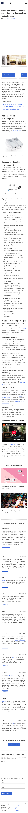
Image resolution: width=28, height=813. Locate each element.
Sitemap (17, 810)
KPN (24, 328)
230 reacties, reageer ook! (9, 18)
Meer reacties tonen (14, 744)
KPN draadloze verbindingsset (11, 109)
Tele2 (21, 382)
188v (3, 561)
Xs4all (24, 382)
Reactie (3, 761)
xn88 (13, 657)
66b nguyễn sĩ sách (20, 640)
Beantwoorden (5, 549)
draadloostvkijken (8, 3)
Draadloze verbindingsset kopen (11, 108)
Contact (17, 805)
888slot (4, 580)
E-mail (2, 787)
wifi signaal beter (16, 130)
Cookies (17, 809)
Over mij (17, 807)
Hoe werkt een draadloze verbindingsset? (14, 106)
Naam (2, 782)
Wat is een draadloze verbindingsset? (12, 104)
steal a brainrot (6, 547)
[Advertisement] (14, 36)
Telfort (3, 384)
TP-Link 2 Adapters (8, 74)
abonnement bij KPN (13, 444)
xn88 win (4, 701)
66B (13, 723)
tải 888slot (10, 675)
